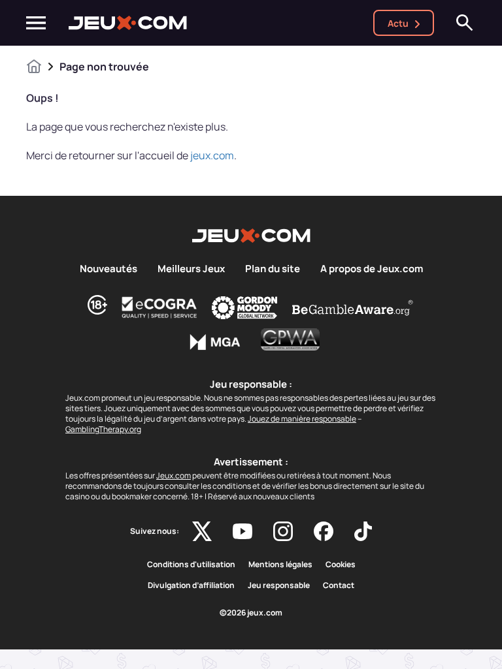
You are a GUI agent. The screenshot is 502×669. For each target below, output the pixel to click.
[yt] (242, 531)
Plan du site (272, 268)
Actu (398, 23)
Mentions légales (280, 564)
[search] (465, 23)
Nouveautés (108, 268)
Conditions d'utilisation (191, 564)
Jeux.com (173, 475)
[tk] (363, 531)
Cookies (341, 564)
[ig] (283, 531)
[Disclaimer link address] (159, 307)
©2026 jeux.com (251, 613)
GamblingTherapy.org (103, 429)
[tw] (202, 531)
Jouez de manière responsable (302, 418)
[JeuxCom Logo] (128, 22)
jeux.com (212, 155)
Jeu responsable (279, 585)
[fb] (323, 531)
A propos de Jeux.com (371, 268)
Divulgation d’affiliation (191, 585)
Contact (338, 585)
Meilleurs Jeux (191, 268)
